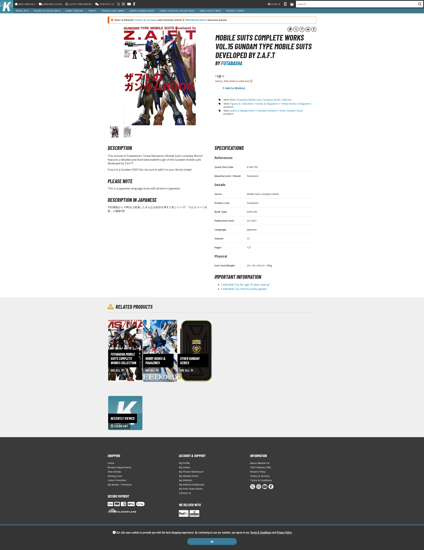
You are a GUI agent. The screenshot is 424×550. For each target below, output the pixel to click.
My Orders (184, 467)
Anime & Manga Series (142, 10)
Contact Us (106, 4)
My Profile (184, 463)
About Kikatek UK (259, 463)
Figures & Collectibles (47, 10)
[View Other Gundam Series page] (208, 350)
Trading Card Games (113, 10)
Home (111, 463)
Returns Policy (257, 471)
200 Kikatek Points (196, 20)
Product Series (235, 10)
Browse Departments (119, 467)
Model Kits (22, 10)
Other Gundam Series (291, 110)
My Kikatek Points (188, 476)
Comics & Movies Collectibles (177, 10)
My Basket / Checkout (120, 484)
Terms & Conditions (260, 532)
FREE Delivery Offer (260, 467)
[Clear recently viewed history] (125, 412)
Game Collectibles (210, 10)
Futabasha (231, 63)
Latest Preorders (80, 4)
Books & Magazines (267, 103)
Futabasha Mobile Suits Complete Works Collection (264, 99)
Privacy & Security (259, 476)
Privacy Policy (284, 532)
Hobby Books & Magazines (296, 103)
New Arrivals (27, 4)
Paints (92, 10)
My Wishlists (185, 480)
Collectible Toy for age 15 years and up (245, 284)
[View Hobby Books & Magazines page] (174, 350)
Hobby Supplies (74, 10)
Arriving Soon (52, 4)
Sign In (275, 4)
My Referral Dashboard (191, 484)
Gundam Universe (267, 110)
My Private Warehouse (191, 471)
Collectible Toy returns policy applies (244, 289)
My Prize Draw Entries (191, 488)
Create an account (146, 20)
